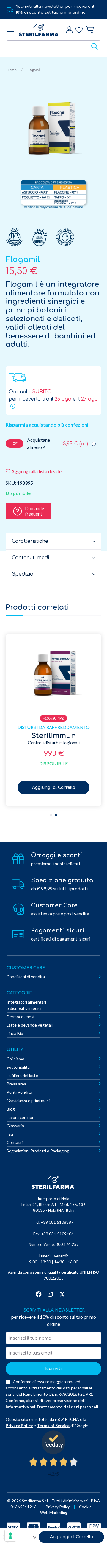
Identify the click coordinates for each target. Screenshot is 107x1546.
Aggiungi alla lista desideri (37, 471)
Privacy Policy (19, 1425)
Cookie (85, 1506)
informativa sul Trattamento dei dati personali (52, 1406)
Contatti (15, 1142)
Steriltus (53, 736)
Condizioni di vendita (26, 976)
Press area (16, 1083)
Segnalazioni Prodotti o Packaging (38, 1150)
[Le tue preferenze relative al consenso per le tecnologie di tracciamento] (10, 1535)
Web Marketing (53, 1512)
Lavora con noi (20, 1117)
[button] (51, 815)
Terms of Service (53, 1425)
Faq (10, 1134)
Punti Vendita (19, 1092)
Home (12, 70)
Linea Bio (15, 1033)
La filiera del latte (22, 1075)
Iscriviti (53, 1368)
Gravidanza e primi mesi (28, 1100)
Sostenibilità (18, 1067)
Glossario (15, 1125)
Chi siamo (15, 1058)
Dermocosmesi (20, 1016)
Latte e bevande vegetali (30, 1024)
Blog (11, 1108)
